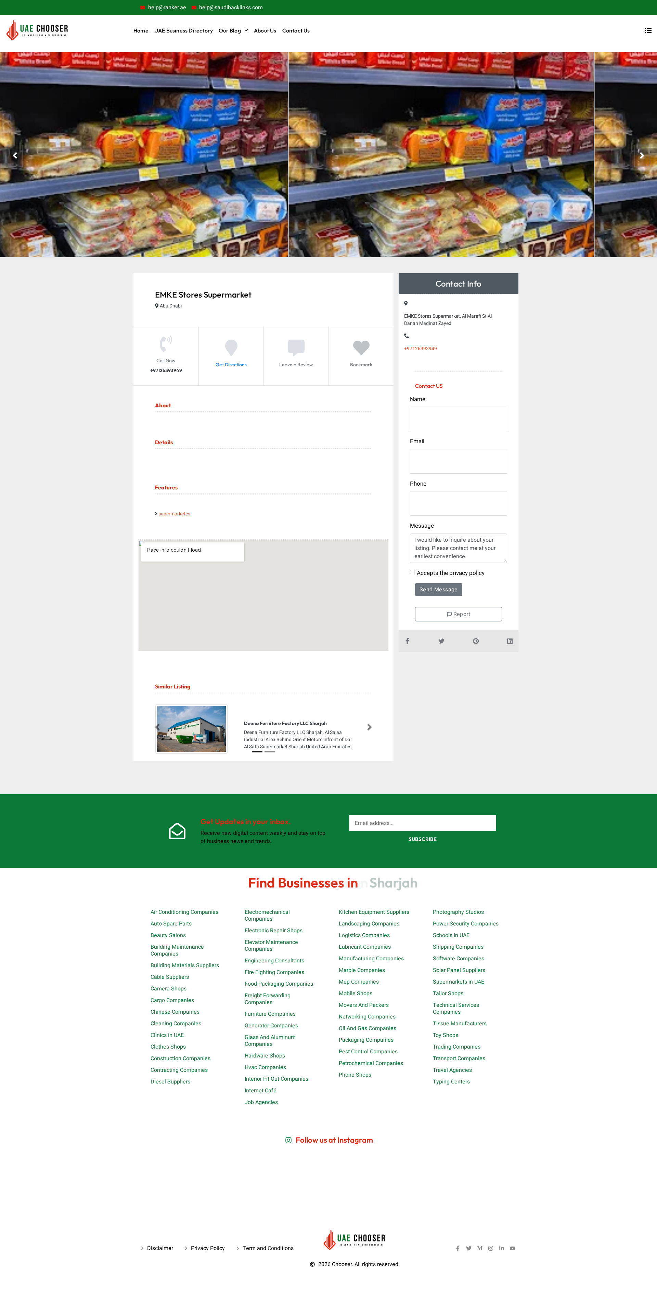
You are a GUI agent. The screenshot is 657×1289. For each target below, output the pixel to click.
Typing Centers (451, 1082)
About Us (265, 30)
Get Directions (231, 364)
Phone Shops (355, 1075)
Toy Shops (445, 1035)
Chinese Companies (175, 1012)
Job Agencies (261, 1102)
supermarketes (174, 513)
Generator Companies (271, 1026)
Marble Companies (362, 970)
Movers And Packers (364, 1005)
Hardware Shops (265, 1056)
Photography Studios (458, 912)
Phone (418, 483)
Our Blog (230, 30)
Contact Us (296, 30)
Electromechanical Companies (267, 915)
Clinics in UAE (167, 1035)
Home (141, 30)
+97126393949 (420, 348)
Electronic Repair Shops (273, 930)
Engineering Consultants (274, 961)
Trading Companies (456, 1047)
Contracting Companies (179, 1070)
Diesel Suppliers (170, 1082)
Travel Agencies (452, 1070)
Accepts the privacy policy (451, 573)
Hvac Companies (265, 1067)
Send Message (439, 590)
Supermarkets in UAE (458, 982)
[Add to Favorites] (361, 353)
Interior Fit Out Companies (276, 1079)
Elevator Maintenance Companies (271, 945)
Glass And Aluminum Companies (270, 1040)
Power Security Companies (466, 924)
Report (461, 614)
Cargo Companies (172, 1000)
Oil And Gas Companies (367, 1028)
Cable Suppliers (170, 977)
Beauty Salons (168, 935)
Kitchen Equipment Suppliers (374, 912)
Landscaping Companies (369, 924)
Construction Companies (180, 1058)
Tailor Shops (448, 993)
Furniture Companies (270, 1014)
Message (422, 526)
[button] (157, 727)
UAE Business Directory (183, 30)
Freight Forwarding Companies (268, 999)
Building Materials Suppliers (185, 965)
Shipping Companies (458, 947)
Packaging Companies (366, 1040)
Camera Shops (168, 989)
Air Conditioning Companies (184, 912)
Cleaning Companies (176, 1024)
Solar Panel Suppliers (459, 970)
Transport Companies (459, 1058)
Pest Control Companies (368, 1052)
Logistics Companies (364, 935)
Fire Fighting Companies (274, 972)
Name (417, 399)
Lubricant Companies (365, 947)
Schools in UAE (451, 935)
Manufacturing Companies (371, 959)
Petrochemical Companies (371, 1063)
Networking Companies (367, 1017)
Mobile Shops (355, 993)
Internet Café (260, 1091)
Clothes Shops (168, 1047)
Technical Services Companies (456, 1008)
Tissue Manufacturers (460, 1024)
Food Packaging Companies (279, 984)
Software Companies (458, 959)
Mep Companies (359, 982)
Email (417, 441)
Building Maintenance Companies (177, 950)
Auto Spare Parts (171, 924)
